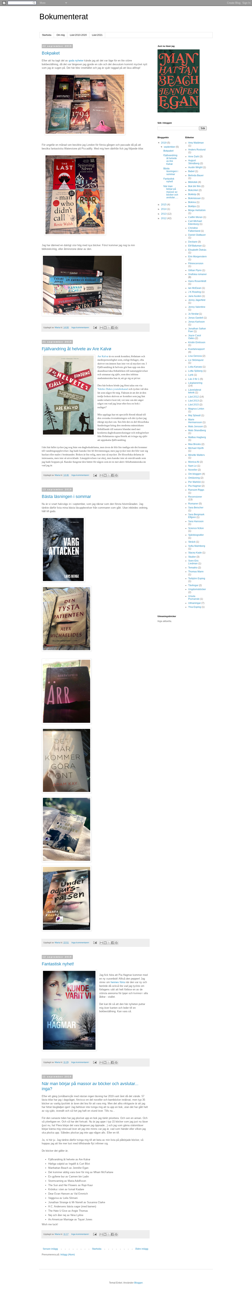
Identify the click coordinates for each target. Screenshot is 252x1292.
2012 (164, 218)
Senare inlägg (50, 1249)
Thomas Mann (196, 571)
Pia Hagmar (194, 486)
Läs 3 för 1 (193, 379)
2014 (164, 209)
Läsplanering (195, 383)
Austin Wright (195, 167)
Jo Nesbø (193, 313)
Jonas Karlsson (196, 321)
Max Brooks (194, 444)
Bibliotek (192, 182)
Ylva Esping (194, 607)
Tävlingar (193, 585)
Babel (191, 171)
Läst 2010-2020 (78, 35)
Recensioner (195, 496)
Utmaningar (194, 603)
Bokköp (192, 194)
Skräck (191, 541)
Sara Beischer (195, 507)
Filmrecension (195, 263)
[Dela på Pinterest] (116, 328)
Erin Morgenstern (197, 256)
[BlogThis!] (105, 328)
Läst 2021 (97, 35)
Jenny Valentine (196, 307)
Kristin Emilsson (196, 342)
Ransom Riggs (196, 489)
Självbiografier (196, 535)
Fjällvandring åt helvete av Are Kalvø (76, 348)
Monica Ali (193, 462)
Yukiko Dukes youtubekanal (112, 388)
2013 (164, 213)
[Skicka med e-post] (101, 328)
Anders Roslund (197, 149)
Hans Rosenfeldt (197, 281)
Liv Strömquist (195, 360)
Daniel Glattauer (197, 235)
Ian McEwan (194, 288)
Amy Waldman (196, 142)
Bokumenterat (63, 16)
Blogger (138, 1282)
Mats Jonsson (195, 426)
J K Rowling (194, 292)
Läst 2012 (193, 396)
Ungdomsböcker (197, 589)
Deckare (192, 241)
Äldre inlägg (141, 1249)
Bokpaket (51, 53)
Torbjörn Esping (196, 578)
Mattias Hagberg (197, 437)
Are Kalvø (102, 356)
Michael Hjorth (196, 448)
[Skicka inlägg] (94, 327)
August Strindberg (193, 162)
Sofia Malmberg (196, 546)
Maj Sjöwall (194, 415)
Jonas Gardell (195, 317)
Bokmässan (194, 198)
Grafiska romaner (197, 274)
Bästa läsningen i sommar (66, 496)
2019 (164, 142)
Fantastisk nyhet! (58, 963)
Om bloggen (194, 474)
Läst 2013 (193, 400)
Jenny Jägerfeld (196, 300)
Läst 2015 (193, 404)
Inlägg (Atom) (67, 1254)
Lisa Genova (195, 356)
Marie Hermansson (195, 421)
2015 (164, 204)
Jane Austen (194, 296)
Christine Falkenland (194, 229)
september (170, 147)
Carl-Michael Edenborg (195, 222)
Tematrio (192, 567)
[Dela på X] (109, 328)
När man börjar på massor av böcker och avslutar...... (170, 192)
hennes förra (118, 982)
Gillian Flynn (195, 270)
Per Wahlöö (194, 482)
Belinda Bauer (196, 175)
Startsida (46, 35)
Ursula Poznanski (193, 597)
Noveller (192, 469)
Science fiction (196, 528)
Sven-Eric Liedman (193, 562)
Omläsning (194, 477)
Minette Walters (196, 455)
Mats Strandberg (197, 430)
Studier (192, 556)
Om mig (61, 35)
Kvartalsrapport (196, 349)
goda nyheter (76, 60)
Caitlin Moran (195, 217)
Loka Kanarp (195, 366)
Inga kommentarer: (80, 327)
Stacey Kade (195, 552)
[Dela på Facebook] (113, 328)
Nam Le (192, 465)
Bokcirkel (193, 190)
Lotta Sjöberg (195, 371)
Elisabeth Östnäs (197, 249)
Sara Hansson (196, 521)
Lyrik (190, 375)
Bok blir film (194, 186)
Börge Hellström (197, 210)
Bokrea (192, 202)
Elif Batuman (195, 245)
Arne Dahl (193, 156)
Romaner (193, 503)
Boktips (192, 206)
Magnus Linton (196, 408)
